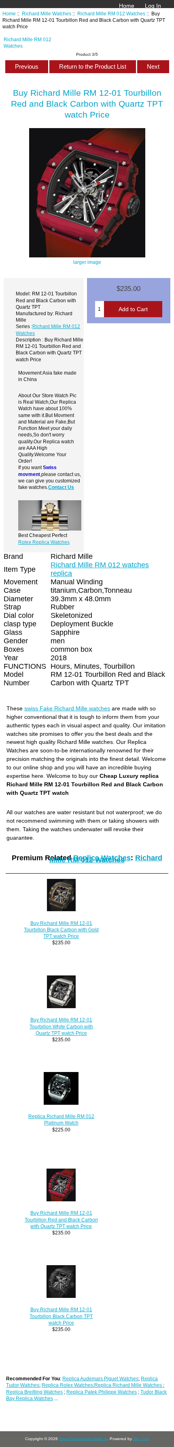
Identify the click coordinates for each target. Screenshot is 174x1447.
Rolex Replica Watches (44, 542)
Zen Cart (141, 1438)
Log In (153, 5)
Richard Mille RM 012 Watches (111, 13)
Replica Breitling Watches (34, 1391)
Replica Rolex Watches (67, 1385)
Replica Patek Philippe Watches (101, 1391)
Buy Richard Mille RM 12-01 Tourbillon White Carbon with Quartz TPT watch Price (61, 1026)
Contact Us (61, 487)
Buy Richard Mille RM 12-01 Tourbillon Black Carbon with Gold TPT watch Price (61, 929)
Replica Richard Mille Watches (128, 1385)
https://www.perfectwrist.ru (83, 1438)
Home (126, 5)
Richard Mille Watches (46, 13)
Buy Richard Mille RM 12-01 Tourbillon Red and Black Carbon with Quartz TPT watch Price (61, 1219)
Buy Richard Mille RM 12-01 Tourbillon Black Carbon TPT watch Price (61, 1316)
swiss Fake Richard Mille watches (67, 708)
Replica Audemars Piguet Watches (100, 1378)
